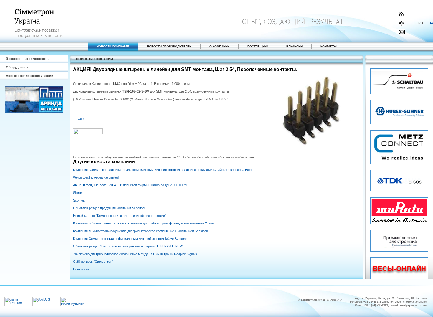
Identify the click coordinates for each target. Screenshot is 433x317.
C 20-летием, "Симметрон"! (93, 261)
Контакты (328, 46)
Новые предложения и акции (29, 75)
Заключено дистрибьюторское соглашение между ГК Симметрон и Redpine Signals (135, 254)
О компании (219, 46)
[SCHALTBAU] (399, 93)
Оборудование (18, 67)
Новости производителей (169, 46)
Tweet (80, 118)
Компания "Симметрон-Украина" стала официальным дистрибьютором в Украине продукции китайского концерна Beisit (163, 169)
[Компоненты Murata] (399, 222)
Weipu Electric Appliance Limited (96, 177)
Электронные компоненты (27, 58)
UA (431, 23)
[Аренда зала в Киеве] (34, 111)
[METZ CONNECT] (399, 162)
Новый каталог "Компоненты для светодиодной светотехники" (119, 215)
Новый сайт (82, 269)
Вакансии (294, 46)
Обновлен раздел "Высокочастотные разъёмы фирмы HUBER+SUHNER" (128, 246)
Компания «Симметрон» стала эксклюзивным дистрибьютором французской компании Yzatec (144, 223)
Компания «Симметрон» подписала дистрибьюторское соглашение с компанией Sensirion (140, 231)
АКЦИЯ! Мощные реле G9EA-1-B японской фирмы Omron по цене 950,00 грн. (131, 185)
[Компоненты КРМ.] (399, 190)
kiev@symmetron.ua (413, 305)
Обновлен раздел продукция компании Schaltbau (109, 208)
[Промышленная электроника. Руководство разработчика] (399, 250)
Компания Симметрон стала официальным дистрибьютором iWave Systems (130, 238)
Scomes (79, 200)
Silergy (78, 192)
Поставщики (257, 46)
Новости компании (113, 46)
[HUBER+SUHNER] (399, 123)
